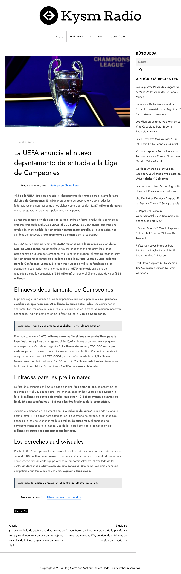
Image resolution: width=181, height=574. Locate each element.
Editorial (97, 36)
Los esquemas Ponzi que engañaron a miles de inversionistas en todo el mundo (157, 92)
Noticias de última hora (64, 185)
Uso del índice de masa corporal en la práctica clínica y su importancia (158, 200)
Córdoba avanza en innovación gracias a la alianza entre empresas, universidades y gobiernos (158, 174)
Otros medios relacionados (64, 497)
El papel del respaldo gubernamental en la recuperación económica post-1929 (157, 216)
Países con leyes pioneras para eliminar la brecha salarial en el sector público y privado (155, 251)
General (76, 36)
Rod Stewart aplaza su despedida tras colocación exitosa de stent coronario (156, 268)
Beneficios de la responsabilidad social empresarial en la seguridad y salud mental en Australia (158, 109)
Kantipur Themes (92, 568)
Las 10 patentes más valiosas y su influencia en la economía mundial (157, 141)
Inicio (59, 36)
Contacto (119, 36)
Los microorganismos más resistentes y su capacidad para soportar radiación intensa (158, 127)
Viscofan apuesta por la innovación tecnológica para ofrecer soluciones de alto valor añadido (158, 156)
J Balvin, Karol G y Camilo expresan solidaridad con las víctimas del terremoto (157, 233)
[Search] (140, 69)
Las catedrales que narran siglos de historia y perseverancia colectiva (158, 188)
